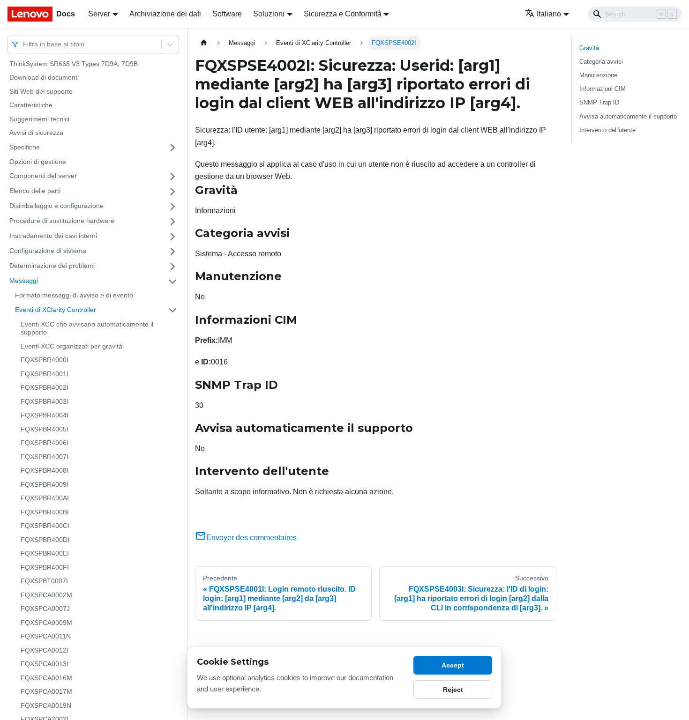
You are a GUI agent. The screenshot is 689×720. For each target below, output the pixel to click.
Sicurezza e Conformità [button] (343, 14)
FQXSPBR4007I (44, 456)
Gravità (589, 48)
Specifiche (24, 147)
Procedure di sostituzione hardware (61, 221)
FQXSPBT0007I (44, 581)
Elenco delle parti (34, 191)
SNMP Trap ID (599, 102)
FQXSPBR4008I (44, 471)
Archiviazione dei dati (165, 14)
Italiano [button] (549, 14)
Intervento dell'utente (607, 130)
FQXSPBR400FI (45, 567)
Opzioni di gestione (37, 161)
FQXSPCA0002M (46, 595)
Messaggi (23, 281)
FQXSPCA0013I (44, 664)
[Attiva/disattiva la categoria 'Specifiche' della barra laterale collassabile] (172, 147)
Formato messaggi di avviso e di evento (74, 295)
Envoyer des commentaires (251, 538)
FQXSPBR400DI (45, 539)
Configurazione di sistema (47, 251)
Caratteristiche (30, 105)
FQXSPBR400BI (45, 512)
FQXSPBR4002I (44, 388)
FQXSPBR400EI (45, 553)
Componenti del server (43, 176)
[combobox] (24, 44)
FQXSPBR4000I (44, 360)
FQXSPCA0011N (46, 636)
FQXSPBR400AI (45, 498)
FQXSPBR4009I (44, 484)
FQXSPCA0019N (46, 705)
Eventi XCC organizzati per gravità (71, 346)
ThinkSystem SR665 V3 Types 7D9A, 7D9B (73, 63)
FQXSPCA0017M (46, 692)
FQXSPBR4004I (44, 415)
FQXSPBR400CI (45, 526)
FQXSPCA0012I (44, 650)
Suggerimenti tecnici (39, 119)
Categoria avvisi (601, 61)
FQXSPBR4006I (44, 443)
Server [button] (99, 14)
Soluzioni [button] (269, 14)
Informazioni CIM (602, 88)
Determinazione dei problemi (52, 266)
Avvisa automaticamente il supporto (628, 116)
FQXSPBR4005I (44, 429)
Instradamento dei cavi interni (53, 236)
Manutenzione (598, 75)
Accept (453, 665)
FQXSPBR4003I (44, 401)
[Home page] (204, 43)
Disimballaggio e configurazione (56, 206)
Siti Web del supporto (41, 91)
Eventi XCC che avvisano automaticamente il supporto (87, 328)
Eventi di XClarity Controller (55, 309)
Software (227, 14)
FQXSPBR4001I (44, 374)
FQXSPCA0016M (46, 678)
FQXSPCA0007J (45, 609)
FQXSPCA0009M (46, 622)
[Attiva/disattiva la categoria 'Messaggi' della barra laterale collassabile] (172, 281)
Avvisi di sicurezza (36, 133)
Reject (453, 689)
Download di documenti (44, 78)
